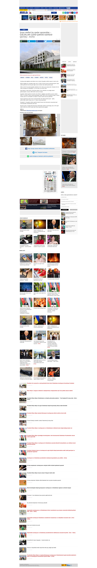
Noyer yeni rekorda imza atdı (33, 525)
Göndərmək (64, 209)
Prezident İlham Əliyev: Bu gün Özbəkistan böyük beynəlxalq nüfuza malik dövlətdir (47, 405)
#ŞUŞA (50, 77)
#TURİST (37, 77)
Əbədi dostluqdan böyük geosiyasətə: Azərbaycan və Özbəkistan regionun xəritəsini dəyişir (49, 487)
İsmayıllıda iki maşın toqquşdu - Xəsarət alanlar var (38, 540)
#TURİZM (28, 77)
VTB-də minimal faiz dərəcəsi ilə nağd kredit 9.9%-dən (30, 75)
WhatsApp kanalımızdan (31, 110)
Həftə (69, 61)
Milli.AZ (24, 12)
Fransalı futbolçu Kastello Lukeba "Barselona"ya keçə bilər (40, 420)
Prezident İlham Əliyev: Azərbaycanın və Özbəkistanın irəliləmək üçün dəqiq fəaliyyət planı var (49, 428)
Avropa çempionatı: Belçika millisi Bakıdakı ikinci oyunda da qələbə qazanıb (44, 480)
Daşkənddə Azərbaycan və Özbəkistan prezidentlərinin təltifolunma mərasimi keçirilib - (51, 532)
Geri (20, 17)
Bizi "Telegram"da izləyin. (41, 152)
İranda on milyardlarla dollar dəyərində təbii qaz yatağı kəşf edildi (41, 547)
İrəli (77, 17)
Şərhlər (75, 61)
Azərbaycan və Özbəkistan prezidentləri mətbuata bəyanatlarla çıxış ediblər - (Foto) (47, 457)
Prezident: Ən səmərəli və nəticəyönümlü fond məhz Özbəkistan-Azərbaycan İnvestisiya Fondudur (50, 383)
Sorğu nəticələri (73, 209)
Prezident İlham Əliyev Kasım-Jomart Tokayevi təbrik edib (41, 472)
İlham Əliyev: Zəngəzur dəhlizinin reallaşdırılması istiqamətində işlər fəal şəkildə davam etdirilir (50, 390)
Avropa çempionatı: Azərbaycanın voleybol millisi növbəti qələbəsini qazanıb (45, 465)
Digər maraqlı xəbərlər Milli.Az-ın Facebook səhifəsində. (41, 148)
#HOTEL (42, 77)
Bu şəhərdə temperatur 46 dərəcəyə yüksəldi (37, 502)
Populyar (64, 61)
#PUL (32, 77)
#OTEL (46, 77)
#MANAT (22, 77)
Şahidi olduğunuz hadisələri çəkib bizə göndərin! (41, 156)
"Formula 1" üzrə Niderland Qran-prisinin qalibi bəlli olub (39, 495)
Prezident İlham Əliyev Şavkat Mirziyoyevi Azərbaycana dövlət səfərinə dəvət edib (46, 413)
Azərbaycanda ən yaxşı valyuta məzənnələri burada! (69, 21)
